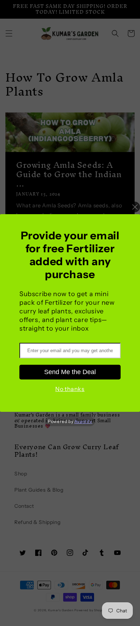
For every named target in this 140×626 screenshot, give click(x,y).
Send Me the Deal (70, 372)
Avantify (83, 421)
